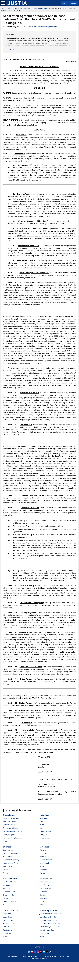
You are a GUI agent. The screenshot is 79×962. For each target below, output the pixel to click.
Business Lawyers (10, 821)
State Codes (44, 885)
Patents (6, 927)
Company (34, 956)
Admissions (44, 853)
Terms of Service (51, 956)
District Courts (8, 898)
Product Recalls (9, 923)
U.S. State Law (46, 878)
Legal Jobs (7, 913)
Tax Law (6, 870)
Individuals (44, 815)
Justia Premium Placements (50, 920)
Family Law (44, 834)
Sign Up (73, 3)
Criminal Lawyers (9, 825)
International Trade (10, 863)
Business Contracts (19, 8)
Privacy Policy (64, 956)
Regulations (7, 888)
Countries (7, 933)
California (43, 892)
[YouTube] (32, 952)
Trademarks (8, 930)
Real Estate (7, 866)
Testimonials (44, 933)
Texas (42, 901)
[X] (47, 952)
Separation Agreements (47, 27)
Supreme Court (9, 892)
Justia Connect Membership (50, 913)
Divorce (42, 825)
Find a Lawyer (9, 815)
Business (7, 847)
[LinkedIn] (29, 952)
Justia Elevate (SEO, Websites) (51, 923)
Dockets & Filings (9, 901)
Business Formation (11, 850)
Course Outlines (46, 860)
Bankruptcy (44, 818)
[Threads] (41, 952)
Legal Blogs (7, 917)
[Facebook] (35, 952)
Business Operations (11, 853)
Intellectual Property (11, 860)
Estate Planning (46, 831)
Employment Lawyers (11, 828)
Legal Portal (25, 956)
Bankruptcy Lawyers (11, 818)
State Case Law (45, 888)
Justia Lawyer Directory (48, 917)
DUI (41, 828)
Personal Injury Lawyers (12, 838)
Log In (64, 3)
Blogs (42, 866)
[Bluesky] (44, 952)
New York (43, 898)
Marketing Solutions (49, 910)
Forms (9, 8)
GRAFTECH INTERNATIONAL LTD (39, 8)
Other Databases (11, 910)
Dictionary (43, 850)
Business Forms (9, 920)
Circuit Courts (8, 895)
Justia (3, 8)
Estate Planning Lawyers (12, 831)
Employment (8, 856)
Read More (9, 50)
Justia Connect (13, 956)
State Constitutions (47, 882)
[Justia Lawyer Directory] (50, 952)
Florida (42, 895)
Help (41, 956)
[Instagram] (38, 952)
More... (5, 841)
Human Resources (29, 27)
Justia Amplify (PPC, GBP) (49, 927)
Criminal (43, 821)
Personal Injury (45, 838)
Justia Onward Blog (47, 930)
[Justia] (17, 3)
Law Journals (44, 863)
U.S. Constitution (9, 882)
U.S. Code (6, 885)
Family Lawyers (9, 834)
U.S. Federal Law (10, 878)
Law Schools (45, 847)
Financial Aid (44, 856)
